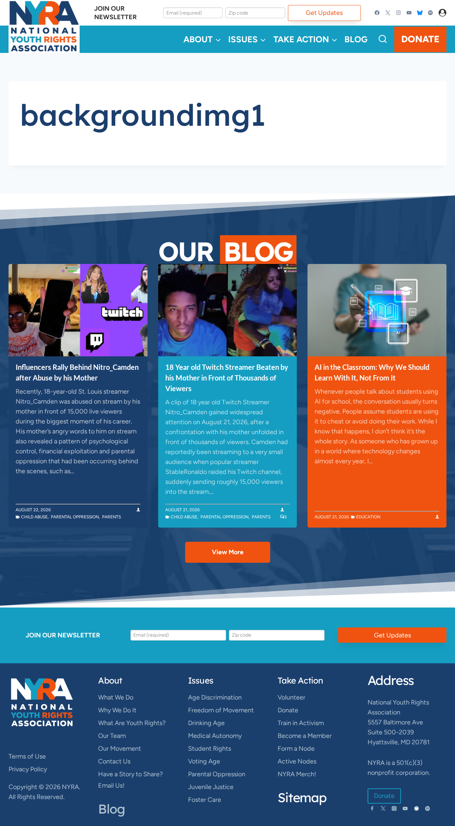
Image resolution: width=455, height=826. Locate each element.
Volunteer (291, 697)
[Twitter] (388, 13)
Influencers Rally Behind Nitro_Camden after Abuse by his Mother (77, 372)
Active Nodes (297, 761)
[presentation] (78, 310)
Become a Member (305, 736)
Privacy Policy (28, 769)
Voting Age (204, 761)
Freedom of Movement (221, 710)
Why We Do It (117, 710)
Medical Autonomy (215, 736)
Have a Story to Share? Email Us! (130, 779)
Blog (356, 39)
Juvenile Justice (211, 787)
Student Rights (209, 748)
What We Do (115, 697)
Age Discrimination (215, 697)
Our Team (112, 736)
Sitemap (302, 797)
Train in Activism (301, 723)
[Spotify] (430, 13)
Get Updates (324, 13)
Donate (420, 39)
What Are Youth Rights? (132, 723)
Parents (111, 516)
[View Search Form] (383, 39)
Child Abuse (34, 516)
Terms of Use (27, 756)
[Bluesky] (419, 13)
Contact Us (114, 761)
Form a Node (296, 748)
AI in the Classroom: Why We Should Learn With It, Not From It (372, 372)
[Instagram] (398, 13)
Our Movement (119, 748)
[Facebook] (377, 13)
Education (368, 516)
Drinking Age (206, 723)
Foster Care (204, 800)
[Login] (442, 13)
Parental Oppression (75, 516)
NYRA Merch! (297, 774)
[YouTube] (409, 13)
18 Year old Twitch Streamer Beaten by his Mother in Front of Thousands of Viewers (226, 378)
